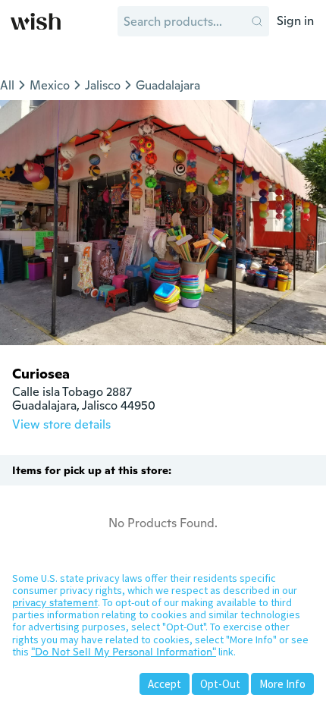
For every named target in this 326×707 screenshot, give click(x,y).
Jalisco (103, 85)
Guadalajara (168, 85)
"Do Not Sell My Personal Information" (123, 651)
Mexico (50, 85)
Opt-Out (220, 684)
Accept (164, 684)
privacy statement (55, 602)
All (7, 85)
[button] (257, 21)
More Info (282, 684)
